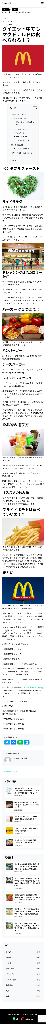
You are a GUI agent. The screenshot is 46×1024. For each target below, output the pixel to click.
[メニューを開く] (42, 3)
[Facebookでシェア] (14, 742)
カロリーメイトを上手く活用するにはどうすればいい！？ (26, 829)
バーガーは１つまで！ (19, 129)
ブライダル (23, 974)
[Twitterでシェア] (7, 742)
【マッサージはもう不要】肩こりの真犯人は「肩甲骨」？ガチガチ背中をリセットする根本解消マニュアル (26, 927)
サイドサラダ (21, 118)
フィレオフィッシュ (23, 140)
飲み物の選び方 (17, 145)
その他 (23, 957)
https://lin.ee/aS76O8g (33, 687)
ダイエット (23, 968)
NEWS (23, 952)
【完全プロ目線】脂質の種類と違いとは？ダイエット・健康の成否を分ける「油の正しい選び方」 (26, 866)
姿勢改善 (23, 985)
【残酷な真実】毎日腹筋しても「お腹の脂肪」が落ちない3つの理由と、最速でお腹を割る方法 (27, 897)
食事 (15, 10)
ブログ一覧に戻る (9, 771)
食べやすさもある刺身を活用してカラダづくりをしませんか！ (26, 841)
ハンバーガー (21, 133)
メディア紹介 (23, 979)
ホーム (6, 10)
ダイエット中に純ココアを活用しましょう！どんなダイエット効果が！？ (26, 804)
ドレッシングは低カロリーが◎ (26, 123)
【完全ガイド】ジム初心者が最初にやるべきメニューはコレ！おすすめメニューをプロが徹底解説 (26, 911)
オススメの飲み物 (22, 148)
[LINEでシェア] (20, 742)
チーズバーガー (21, 136)
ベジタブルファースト (19, 114)
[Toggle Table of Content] (33, 108)
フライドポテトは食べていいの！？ (22, 154)
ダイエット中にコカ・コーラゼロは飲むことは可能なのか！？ (26, 817)
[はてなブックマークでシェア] (27, 742)
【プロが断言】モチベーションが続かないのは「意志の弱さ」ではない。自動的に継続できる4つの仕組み (27, 882)
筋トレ (23, 990)
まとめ (13, 160)
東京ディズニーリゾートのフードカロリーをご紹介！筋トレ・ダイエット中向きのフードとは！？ (26, 790)
